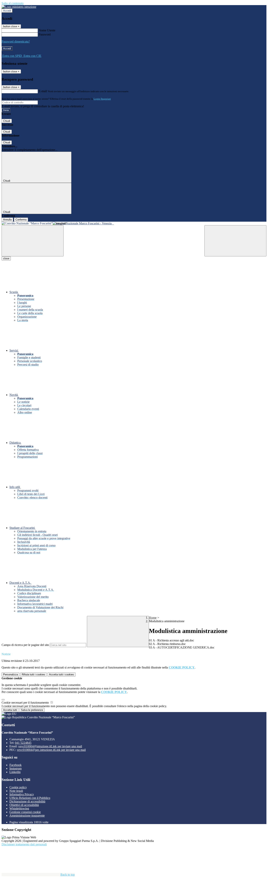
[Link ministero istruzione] (19, 6)
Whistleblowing (19, 808)
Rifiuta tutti (33, 674)
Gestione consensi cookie (25, 812)
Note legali (16, 790)
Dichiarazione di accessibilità (27, 801)
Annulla (7, 219)
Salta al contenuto (13, 3)
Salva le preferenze (32, 710)
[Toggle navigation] (33, 240)
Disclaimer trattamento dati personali (24, 844)
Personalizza (10, 674)
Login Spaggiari (102, 98)
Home (153, 617)
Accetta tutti (61, 674)
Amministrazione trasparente (27, 815)
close (6, 258)
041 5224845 (23, 742)
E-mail (43, 91)
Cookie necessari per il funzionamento (26, 702)
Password (45, 34)
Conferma (20, 219)
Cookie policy (18, 787)
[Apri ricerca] (235, 240)
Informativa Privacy (21, 794)
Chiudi (6, 120)
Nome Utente (47, 30)
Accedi (7, 10)
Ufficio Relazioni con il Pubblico (29, 798)
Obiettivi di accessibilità (24, 805)
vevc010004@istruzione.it (50, 746)
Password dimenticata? (16, 41)
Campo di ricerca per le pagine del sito (25, 645)
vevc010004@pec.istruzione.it (51, 749)
